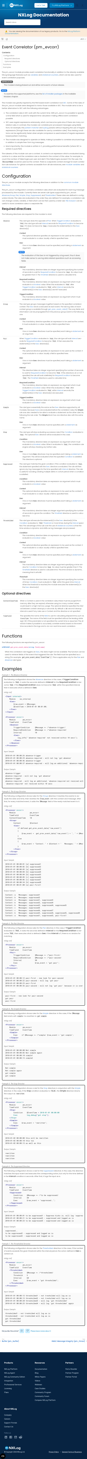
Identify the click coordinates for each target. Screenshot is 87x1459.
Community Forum (42, 1396)
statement (77, 245)
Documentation (41, 1369)
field (46, 616)
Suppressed (36, 195)
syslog (45, 127)
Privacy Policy (54, 1452)
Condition (69, 432)
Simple (22, 195)
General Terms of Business (72, 1452)
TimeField (44, 275)
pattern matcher (32, 127)
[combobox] (22, 22)
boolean (37, 284)
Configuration (8, 55)
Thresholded (50, 195)
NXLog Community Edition (14, 1377)
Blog (36, 1373)
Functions (7, 64)
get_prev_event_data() (58, 309)
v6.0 (82, 39)
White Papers (40, 1377)
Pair (17, 195)
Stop (28, 195)
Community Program (43, 1392)
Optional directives (12, 61)
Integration (8, 1381)
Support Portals (10, 1423)
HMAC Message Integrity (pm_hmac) (68, 1341)
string (31, 647)
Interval (45, 223)
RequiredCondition (66, 223)
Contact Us (8, 1427)
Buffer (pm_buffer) (10, 1341)
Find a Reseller (71, 1369)
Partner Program (72, 1373)
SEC (64, 103)
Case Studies (40, 1388)
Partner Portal (71, 1377)
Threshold (47, 523)
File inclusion (71, 201)
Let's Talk (41, 5)
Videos (37, 1381)
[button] (5, 5)
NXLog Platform (10, 1369)
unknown (6, 647)
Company (8, 1415)
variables (34, 75)
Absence (5, 195)
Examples (7, 67)
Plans (6, 1392)
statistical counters (50, 75)
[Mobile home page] (7, 39)
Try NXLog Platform (60, 5)
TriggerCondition (63, 221)
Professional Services (13, 1385)
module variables (73, 164)
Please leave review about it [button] (41, 1331)
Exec (78, 226)
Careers (7, 1419)
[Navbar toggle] (2, 39)
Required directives (12, 58)
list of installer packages (52, 94)
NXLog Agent (9, 1373)
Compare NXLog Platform (45, 1400)
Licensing (8, 1388)
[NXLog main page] (16, 5)
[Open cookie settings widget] (3, 1456)
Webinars (38, 1385)
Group (12, 195)
